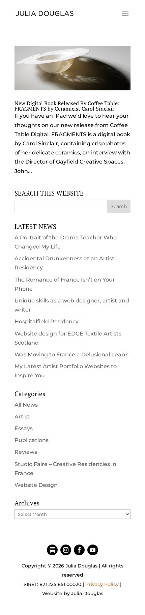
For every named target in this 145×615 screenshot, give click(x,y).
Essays (23, 428)
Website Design (36, 485)
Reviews (25, 452)
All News (26, 405)
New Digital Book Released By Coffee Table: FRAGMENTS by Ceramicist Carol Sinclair (66, 105)
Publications (31, 440)
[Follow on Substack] (52, 550)
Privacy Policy (102, 584)
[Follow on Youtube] (92, 550)
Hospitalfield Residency (46, 321)
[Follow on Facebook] (79, 550)
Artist (22, 416)
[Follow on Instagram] (65, 550)
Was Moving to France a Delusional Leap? (71, 354)
